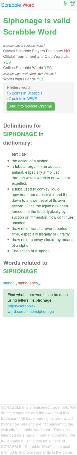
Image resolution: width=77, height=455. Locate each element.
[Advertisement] (38, 364)
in (40, 166)
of (31, 160)
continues (65, 217)
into (27, 211)
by (64, 211)
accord (17, 205)
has (55, 205)
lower (34, 200)
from (31, 194)
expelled (19, 183)
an (45, 166)
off (23, 228)
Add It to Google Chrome (30, 106)
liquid (54, 189)
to (34, 189)
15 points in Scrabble (25, 93)
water (41, 177)
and (59, 194)
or (68, 177)
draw (16, 228)
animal (17, 172)
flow (52, 217)
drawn (56, 177)
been (63, 205)
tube (18, 189)
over (48, 228)
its (55, 200)
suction (18, 217)
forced (17, 211)
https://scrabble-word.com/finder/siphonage (31, 308)
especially (33, 172)
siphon (42, 160)
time (15, 234)
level (44, 200)
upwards (19, 194)
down (16, 200)
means (67, 239)
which (31, 177)
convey (43, 189)
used (28, 189)
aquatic (54, 166)
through (18, 177)
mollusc (52, 172)
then (67, 194)
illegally (45, 234)
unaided (18, 222)
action (23, 160)
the (14, 160)
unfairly (63, 234)
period (62, 228)
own (61, 200)
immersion (38, 217)
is (48, 177)
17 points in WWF (22, 98)
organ (33, 166)
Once (30, 205)
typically (54, 211)
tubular (21, 166)
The (15, 250)
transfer (37, 228)
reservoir (47, 194)
